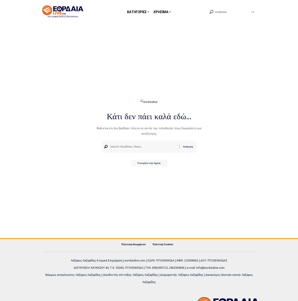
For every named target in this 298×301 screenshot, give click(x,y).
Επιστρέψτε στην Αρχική (149, 163)
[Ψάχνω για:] (143, 146)
